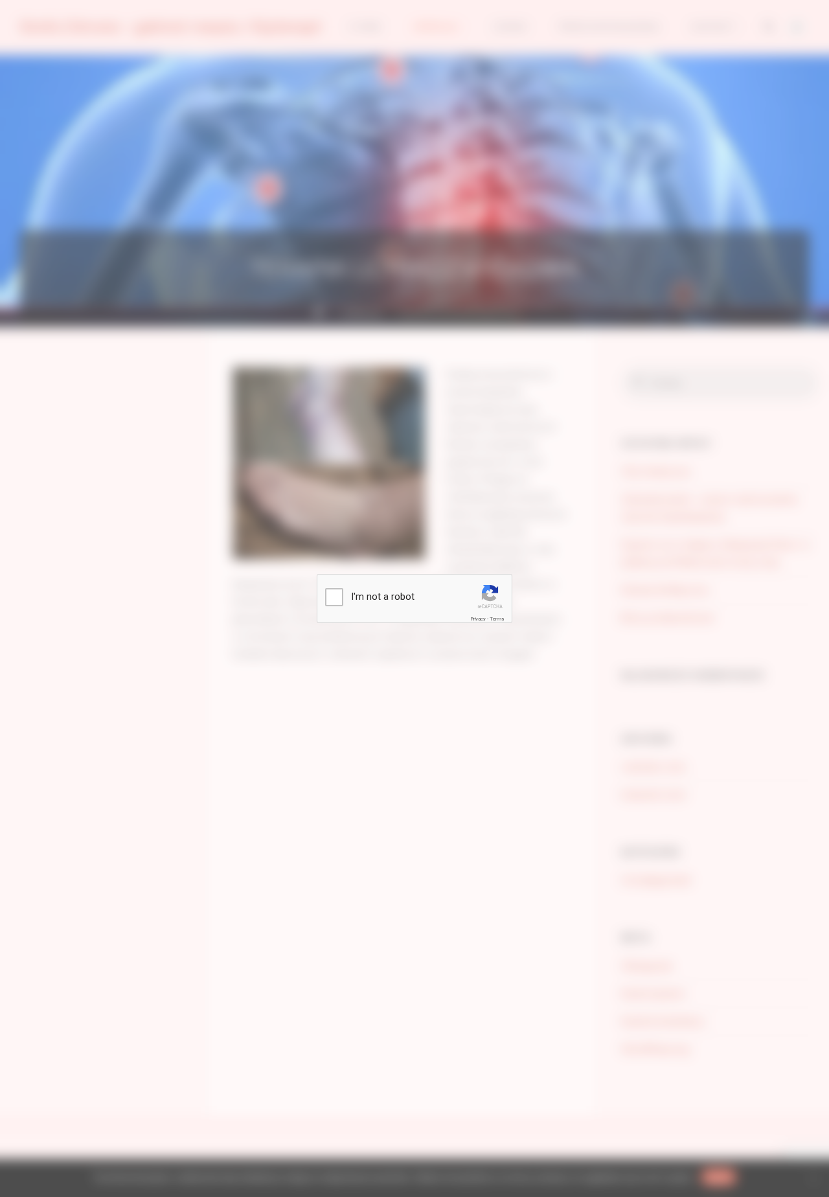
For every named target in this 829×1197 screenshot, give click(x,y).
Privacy (478, 619)
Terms (497, 619)
